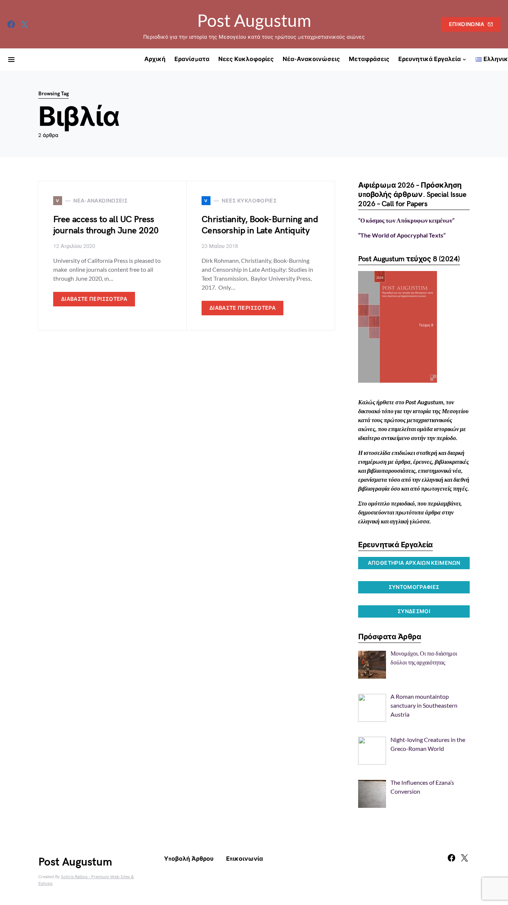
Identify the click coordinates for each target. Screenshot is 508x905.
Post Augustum (254, 20)
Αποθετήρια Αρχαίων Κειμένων (414, 563)
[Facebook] (11, 24)
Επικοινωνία (467, 24)
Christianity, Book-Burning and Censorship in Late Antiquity (260, 225)
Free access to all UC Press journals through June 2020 (105, 225)
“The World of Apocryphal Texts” (402, 235)
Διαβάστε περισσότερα (94, 299)
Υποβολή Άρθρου (188, 859)
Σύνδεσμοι (414, 611)
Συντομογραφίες (414, 587)
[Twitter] (24, 24)
